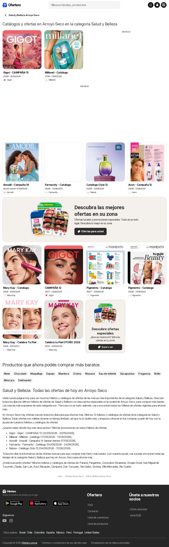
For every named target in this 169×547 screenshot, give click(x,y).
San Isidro (85, 466)
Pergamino (95, 462)
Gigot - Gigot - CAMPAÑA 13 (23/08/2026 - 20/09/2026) (41, 433)
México (60, 532)
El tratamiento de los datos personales (110, 542)
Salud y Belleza (143, 398)
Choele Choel (134, 462)
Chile (29, 532)
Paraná (84, 462)
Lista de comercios (98, 517)
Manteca (63, 373)
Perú (69, 532)
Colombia (39, 532)
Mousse (90, 373)
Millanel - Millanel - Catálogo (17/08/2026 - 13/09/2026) (40, 437)
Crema (77, 373)
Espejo (50, 373)
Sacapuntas (127, 373)
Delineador (25, 380)
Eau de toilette (107, 373)
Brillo (157, 373)
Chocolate (20, 373)
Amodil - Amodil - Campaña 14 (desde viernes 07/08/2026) (42, 440)
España (50, 532)
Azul (35, 466)
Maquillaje (36, 373)
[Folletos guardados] (150, 5)
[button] (157, 5)
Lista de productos (98, 523)
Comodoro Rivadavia (114, 462)
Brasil (22, 532)
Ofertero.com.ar (29, 542)
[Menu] (164, 5)
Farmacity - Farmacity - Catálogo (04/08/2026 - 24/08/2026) (44, 444)
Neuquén (45, 466)
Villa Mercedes (110, 466)
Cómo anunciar (138, 509)
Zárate (17, 466)
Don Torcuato (71, 466)
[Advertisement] (126, 56)
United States (91, 532)
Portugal (78, 532)
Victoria (96, 466)
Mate (7, 373)
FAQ (90, 505)
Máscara (9, 380)
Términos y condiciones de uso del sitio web (64, 542)
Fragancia (144, 373)
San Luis (27, 466)
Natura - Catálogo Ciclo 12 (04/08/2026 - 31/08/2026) (40, 448)
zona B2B (135, 515)
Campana (56, 466)
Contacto (93, 511)
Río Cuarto (125, 466)
